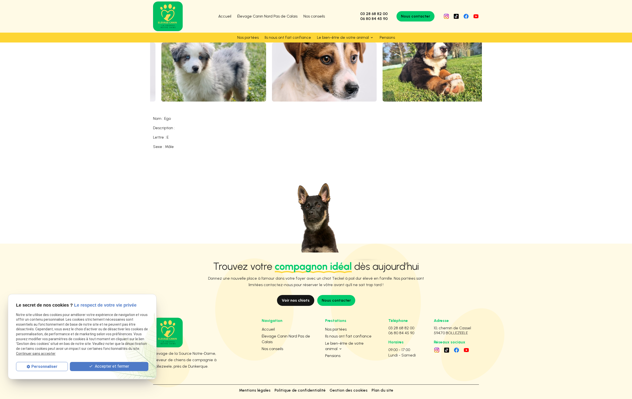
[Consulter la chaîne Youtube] (476, 16)
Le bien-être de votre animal (343, 37)
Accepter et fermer (111, 366)
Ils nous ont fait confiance (288, 37)
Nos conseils (314, 16)
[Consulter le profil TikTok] (456, 16)
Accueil (224, 16)
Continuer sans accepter (36, 353)
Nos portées (248, 37)
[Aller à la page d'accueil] (168, 16)
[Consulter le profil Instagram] (446, 16)
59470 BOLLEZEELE (453, 330)
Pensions (387, 37)
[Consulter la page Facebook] (466, 16)
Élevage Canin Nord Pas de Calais (267, 16)
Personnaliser (44, 366)
